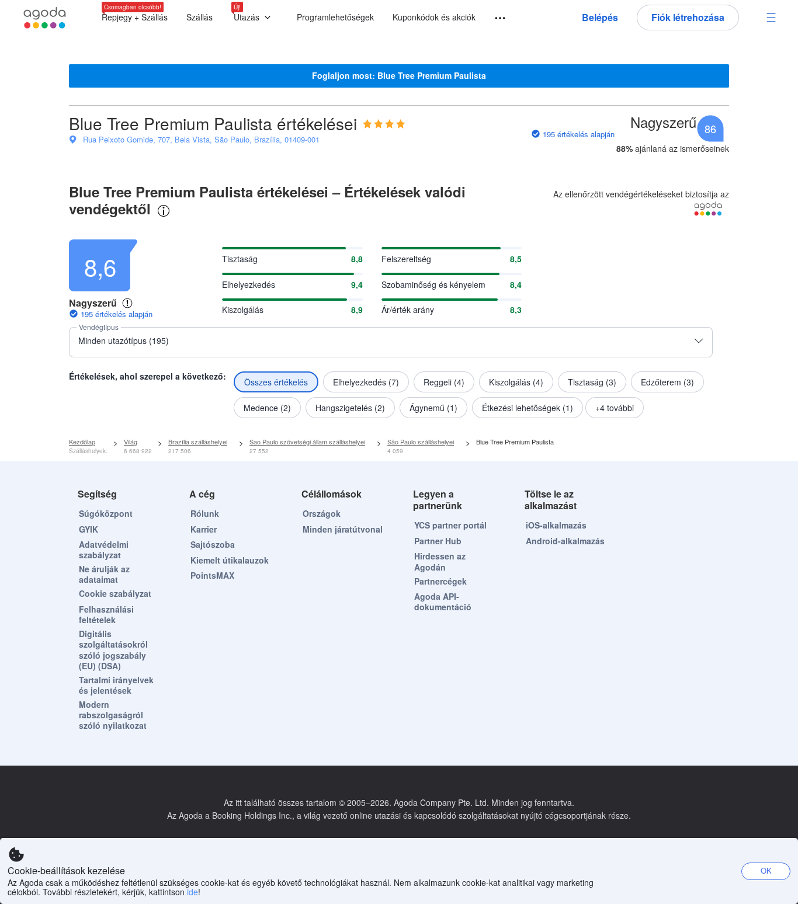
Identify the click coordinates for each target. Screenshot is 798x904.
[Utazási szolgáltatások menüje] (494, 18)
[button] (255, 17)
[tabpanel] (399, 325)
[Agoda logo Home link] (45, 18)
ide (192, 892)
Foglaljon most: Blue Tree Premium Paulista (399, 75)
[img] (384, 123)
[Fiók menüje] (771, 17)
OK (766, 870)
